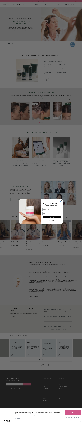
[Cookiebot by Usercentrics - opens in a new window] (7, 421)
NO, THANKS (52, 220)
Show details (17, 418)
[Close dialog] (61, 201)
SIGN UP (52, 217)
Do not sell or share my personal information (72, 419)
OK (72, 412)
